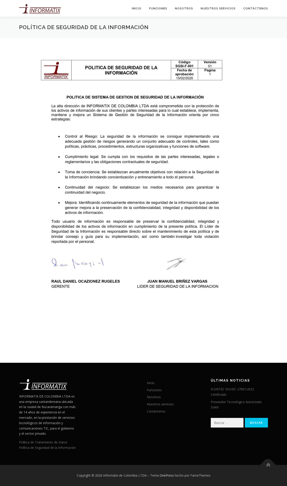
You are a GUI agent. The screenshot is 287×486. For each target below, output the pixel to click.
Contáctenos (255, 8)
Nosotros (184, 8)
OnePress (167, 475)
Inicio (136, 8)
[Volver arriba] (268, 465)
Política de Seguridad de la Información (47, 447)
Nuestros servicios (218, 8)
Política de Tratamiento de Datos (43, 442)
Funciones (158, 8)
